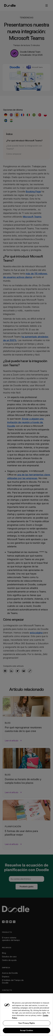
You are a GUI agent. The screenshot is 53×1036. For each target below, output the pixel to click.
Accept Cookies (26, 1030)
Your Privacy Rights (26, 1023)
